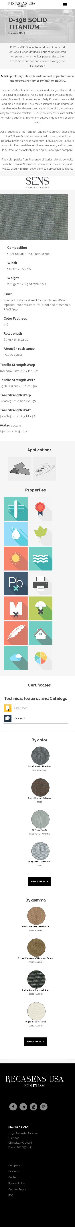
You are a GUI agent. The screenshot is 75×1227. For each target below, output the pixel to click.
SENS (4, 76)
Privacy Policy (16, 1183)
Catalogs (19, 718)
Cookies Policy (17, 1189)
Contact (12, 1177)
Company (14, 1165)
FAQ (10, 1195)
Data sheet (20, 708)
